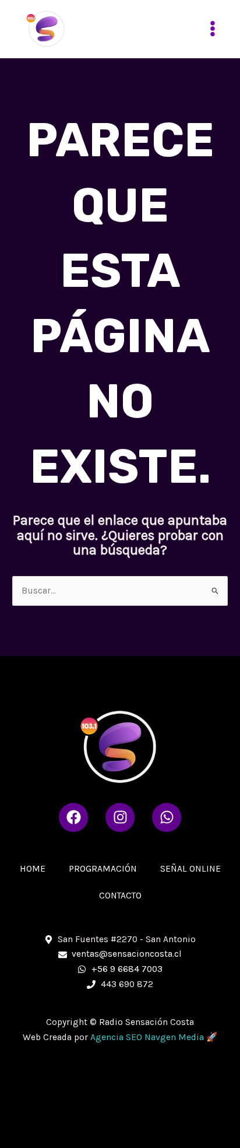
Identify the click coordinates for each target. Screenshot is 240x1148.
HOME (32, 868)
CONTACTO (120, 895)
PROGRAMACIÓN (103, 868)
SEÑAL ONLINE (190, 868)
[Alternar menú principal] (212, 28)
